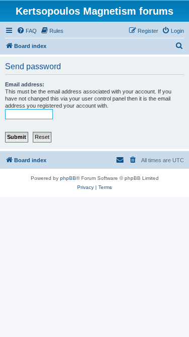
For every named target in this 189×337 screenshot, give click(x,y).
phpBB (68, 178)
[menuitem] (27, 31)
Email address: (24, 84)
